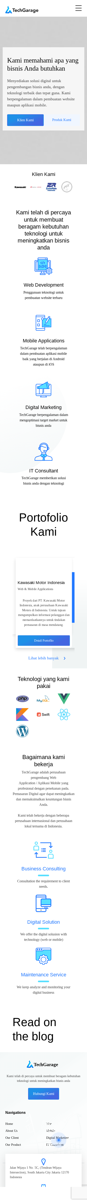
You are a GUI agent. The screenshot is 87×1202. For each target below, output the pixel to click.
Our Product (13, 1144)
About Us (11, 1130)
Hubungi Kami (43, 1094)
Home (9, 1124)
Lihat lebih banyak (43, 658)
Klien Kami (25, 120)
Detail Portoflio (44, 640)
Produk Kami (61, 120)
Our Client (12, 1137)
